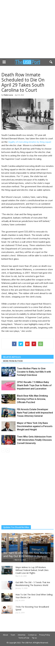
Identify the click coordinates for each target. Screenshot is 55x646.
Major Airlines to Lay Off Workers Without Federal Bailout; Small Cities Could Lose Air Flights (32, 570)
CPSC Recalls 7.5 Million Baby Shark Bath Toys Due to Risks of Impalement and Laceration (34, 385)
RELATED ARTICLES (12, 357)
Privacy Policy (44, 635)
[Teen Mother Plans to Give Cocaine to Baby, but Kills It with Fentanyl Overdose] (8, 372)
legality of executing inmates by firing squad (29, 141)
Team (13, 635)
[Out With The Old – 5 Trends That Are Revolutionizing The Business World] (7, 585)
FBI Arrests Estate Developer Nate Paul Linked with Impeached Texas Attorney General (35, 412)
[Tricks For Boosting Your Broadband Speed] (7, 609)
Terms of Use (23, 638)
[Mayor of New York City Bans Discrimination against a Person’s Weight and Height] (8, 426)
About (5, 635)
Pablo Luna (8, 95)
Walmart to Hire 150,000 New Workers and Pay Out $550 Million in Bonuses (26, 554)
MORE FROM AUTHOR (13, 361)
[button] (51, 62)
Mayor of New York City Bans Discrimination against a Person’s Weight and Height (34, 426)
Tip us (34, 638)
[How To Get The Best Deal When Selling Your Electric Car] (7, 597)
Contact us (32, 635)
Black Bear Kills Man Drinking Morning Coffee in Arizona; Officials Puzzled (32, 399)
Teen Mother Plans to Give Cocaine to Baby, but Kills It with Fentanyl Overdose (34, 371)
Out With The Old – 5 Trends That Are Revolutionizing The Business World (33, 584)
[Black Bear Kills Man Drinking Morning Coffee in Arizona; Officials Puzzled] (8, 399)
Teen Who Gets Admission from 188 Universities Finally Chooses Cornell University (34, 440)
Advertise (21, 635)
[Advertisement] (27, 29)
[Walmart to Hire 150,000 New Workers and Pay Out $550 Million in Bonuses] (27, 547)
